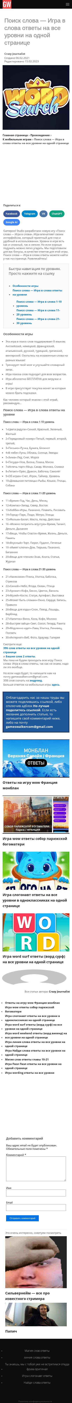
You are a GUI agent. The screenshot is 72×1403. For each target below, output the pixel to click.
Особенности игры (25, 286)
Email (9, 1202)
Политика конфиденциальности (35, 1401)
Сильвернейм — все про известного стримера (27, 1296)
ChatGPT (57, 213)
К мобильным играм (17, 139)
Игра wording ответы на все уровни (29, 1072)
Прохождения (40, 135)
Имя (8, 1188)
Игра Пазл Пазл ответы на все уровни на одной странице (33, 1066)
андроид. (36, 680)
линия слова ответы (37, 1357)
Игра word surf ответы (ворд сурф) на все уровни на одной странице (34, 959)
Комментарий (16, 1155)
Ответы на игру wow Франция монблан (30, 785)
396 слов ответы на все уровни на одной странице (31, 650)
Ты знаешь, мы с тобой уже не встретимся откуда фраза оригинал (37, 1366)
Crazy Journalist (14, 53)
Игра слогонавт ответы (37, 1376)
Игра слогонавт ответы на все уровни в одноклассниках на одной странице (35, 900)
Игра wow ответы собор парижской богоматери (35, 841)
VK (43, 213)
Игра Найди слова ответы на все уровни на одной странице (35, 1052)
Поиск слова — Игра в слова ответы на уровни (37, 292)
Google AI (11, 222)
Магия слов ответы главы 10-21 (27, 1059)
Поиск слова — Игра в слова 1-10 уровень (39, 303)
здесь (55, 684)
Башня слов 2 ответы (20, 656)
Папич (11, 1331)
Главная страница (15, 135)
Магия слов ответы (37, 1351)
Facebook (11, 213)
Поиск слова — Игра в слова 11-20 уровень (38, 312)
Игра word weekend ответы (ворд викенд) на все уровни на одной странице (36, 1035)
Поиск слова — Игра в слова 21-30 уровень (38, 321)
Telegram (29, 213)
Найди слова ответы (37, 1382)
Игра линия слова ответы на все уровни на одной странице (35, 1044)
